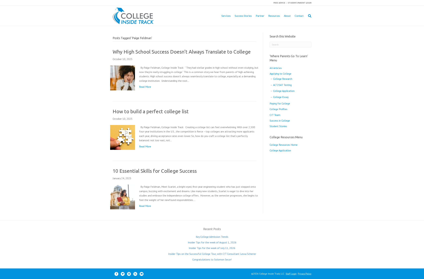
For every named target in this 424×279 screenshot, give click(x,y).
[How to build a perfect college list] (122, 137)
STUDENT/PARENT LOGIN (299, 2)
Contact (299, 15)
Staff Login (291, 273)
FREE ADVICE (279, 2)
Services (226, 15)
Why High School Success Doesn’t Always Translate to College (182, 52)
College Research (282, 78)
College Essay (281, 97)
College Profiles (278, 109)
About (287, 15)
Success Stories (243, 15)
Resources (274, 15)
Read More (145, 86)
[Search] (308, 16)
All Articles (276, 68)
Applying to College (280, 73)
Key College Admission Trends (212, 236)
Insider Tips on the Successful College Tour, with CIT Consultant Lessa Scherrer (212, 253)
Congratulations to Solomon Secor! (212, 259)
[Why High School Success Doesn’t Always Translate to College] (122, 77)
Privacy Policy (304, 273)
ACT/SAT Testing (282, 85)
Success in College (280, 120)
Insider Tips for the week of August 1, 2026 (212, 242)
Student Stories (278, 126)
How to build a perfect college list (151, 111)
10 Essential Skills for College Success (155, 171)
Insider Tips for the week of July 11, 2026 (212, 248)
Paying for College (280, 103)
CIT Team (275, 115)
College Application (283, 91)
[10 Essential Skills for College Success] (122, 196)
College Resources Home (283, 144)
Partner (260, 15)
